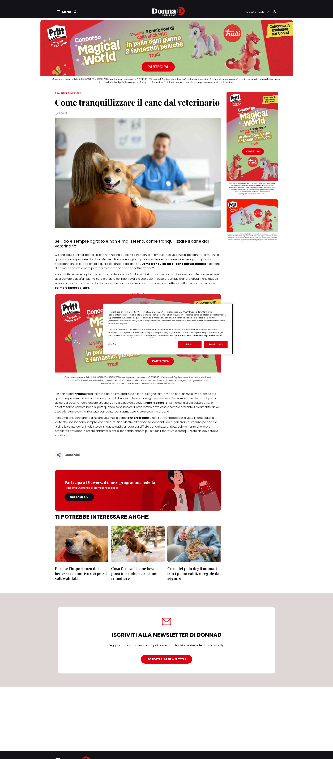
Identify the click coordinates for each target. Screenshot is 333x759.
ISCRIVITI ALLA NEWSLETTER (166, 659)
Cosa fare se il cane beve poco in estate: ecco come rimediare (134, 573)
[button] (64, 12)
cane (165, 412)
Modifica (112, 344)
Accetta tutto (216, 344)
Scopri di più (79, 497)
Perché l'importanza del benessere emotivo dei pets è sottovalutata (81, 573)
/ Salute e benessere (68, 93)
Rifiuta (189, 344)
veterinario (187, 274)
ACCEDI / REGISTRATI (258, 12)
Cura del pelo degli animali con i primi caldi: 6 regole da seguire (193, 573)
